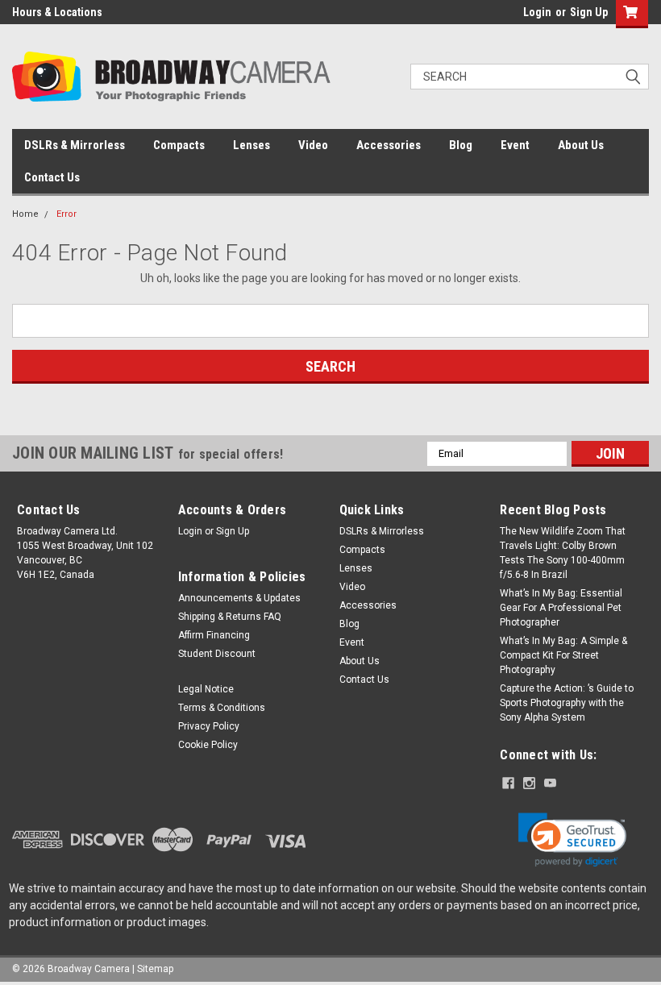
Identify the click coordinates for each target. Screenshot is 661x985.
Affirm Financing (214, 635)
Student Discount (217, 653)
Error (66, 214)
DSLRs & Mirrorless (74, 145)
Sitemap (155, 969)
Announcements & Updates (239, 598)
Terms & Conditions (221, 707)
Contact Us (52, 177)
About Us (581, 145)
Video (313, 145)
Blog (460, 145)
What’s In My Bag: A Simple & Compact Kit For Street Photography (563, 655)
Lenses (251, 145)
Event (515, 145)
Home (25, 214)
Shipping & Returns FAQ (229, 616)
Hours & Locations (57, 12)
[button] (572, 840)
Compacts (179, 145)
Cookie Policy (208, 744)
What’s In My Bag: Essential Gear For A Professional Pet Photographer (561, 608)
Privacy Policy (208, 726)
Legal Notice (206, 689)
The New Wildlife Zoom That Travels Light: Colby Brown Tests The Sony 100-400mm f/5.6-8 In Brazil (563, 553)
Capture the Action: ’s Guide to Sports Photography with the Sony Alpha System (567, 703)
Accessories (388, 145)
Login (537, 12)
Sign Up (589, 12)
